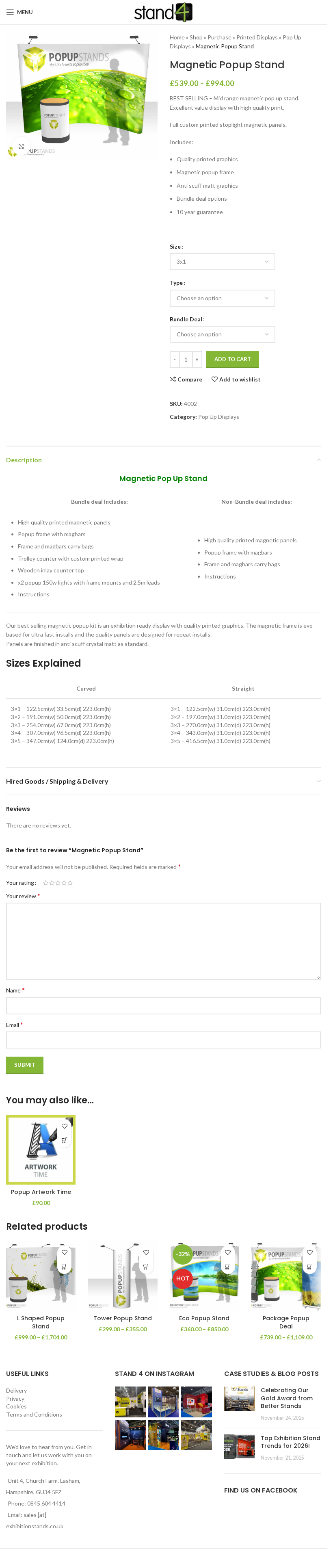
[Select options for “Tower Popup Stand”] (146, 1267)
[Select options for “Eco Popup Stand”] (228, 1267)
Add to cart (232, 359)
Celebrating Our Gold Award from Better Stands (287, 1398)
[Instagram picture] (130, 1402)
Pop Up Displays (218, 416)
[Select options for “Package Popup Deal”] (310, 1267)
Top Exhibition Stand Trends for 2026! (290, 1442)
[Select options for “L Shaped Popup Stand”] (64, 1267)
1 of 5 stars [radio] (46, 883)
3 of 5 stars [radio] (58, 883)
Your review (23, 895)
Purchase (219, 37)
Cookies (16, 1406)
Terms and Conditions (34, 1414)
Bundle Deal (186, 319)
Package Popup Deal (286, 1322)
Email (14, 1024)
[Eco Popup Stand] (204, 1276)
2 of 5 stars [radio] (52, 883)
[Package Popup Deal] (286, 1276)
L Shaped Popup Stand (41, 1322)
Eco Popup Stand (204, 1318)
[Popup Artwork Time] (41, 1150)
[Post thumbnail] (239, 1404)
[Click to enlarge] (21, 146)
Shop (196, 37)
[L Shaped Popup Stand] (41, 1276)
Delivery (16, 1390)
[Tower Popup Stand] (122, 1276)
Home (177, 37)
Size (175, 246)
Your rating (20, 883)
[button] (64, 1140)
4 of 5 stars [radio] (64, 883)
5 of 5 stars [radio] (70, 883)
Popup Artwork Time (41, 1192)
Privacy (15, 1398)
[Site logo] (163, 11)
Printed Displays (257, 37)
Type (176, 282)
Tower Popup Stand (122, 1318)
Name (15, 990)
